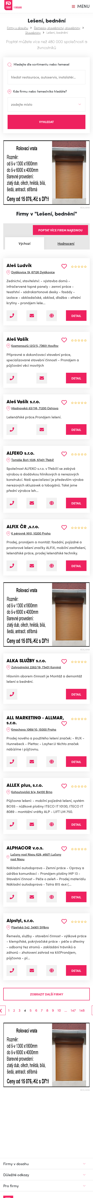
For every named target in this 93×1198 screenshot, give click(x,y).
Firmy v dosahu (17, 28)
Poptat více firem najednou (60, 230)
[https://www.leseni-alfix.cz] (51, 565)
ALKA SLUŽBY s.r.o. (26, 661)
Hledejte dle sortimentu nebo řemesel (41, 64)
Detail (76, 315)
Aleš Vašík (17, 339)
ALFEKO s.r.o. (20, 453)
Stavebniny (33, 32)
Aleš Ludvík (19, 266)
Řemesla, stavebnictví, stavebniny (57, 28)
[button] (5, 172)
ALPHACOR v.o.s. (24, 848)
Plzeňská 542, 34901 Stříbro (30, 927)
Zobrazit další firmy (46, 994)
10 (59, 1010)
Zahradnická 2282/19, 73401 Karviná (36, 667)
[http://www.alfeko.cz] (51, 503)
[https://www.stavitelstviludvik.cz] (51, 315)
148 (82, 1010)
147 (73, 1010)
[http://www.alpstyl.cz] (51, 970)
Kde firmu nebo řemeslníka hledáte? (39, 91)
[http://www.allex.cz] (51, 824)
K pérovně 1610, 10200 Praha (31, 533)
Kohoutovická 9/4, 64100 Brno (31, 792)
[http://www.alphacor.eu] (51, 897)
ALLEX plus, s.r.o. (24, 786)
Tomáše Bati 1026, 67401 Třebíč (32, 459)
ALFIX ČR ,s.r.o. (22, 527)
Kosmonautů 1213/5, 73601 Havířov (34, 345)
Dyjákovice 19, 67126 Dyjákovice (33, 272)
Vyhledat (46, 122)
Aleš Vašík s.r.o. (23, 402)
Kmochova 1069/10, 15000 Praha (33, 729)
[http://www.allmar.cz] (51, 761)
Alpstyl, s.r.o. (20, 921)
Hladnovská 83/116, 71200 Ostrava (34, 408)
